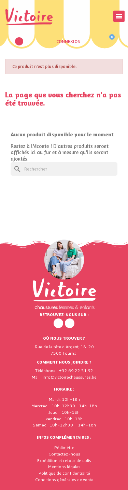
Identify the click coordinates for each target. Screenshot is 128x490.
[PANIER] (108, 41)
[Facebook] (58, 323)
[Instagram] (69, 323)
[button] (19, 41)
